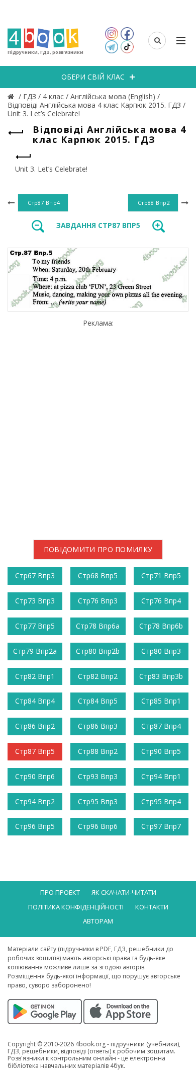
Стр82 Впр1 (35, 676)
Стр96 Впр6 (98, 826)
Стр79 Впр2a (35, 651)
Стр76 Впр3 (98, 600)
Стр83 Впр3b (161, 676)
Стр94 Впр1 (161, 776)
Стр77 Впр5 (35, 626)
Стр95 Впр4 (161, 801)
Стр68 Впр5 (98, 575)
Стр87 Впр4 (161, 726)
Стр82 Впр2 (98, 676)
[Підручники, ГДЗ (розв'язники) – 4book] (12, 96)
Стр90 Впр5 (161, 751)
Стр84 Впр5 (98, 701)
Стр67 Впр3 (35, 575)
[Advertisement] (98, 426)
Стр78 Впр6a (98, 626)
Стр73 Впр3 (35, 600)
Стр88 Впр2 (98, 751)
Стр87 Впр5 (35, 751)
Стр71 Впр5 (161, 575)
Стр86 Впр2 (35, 726)
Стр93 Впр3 (98, 776)
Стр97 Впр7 (161, 826)
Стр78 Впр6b (161, 626)
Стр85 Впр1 (161, 701)
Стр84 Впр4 (35, 701)
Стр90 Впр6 (35, 776)
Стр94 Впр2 (35, 801)
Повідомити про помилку (98, 549)
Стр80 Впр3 (161, 651)
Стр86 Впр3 (98, 726)
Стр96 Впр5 (35, 826)
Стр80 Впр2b (98, 651)
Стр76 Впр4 (161, 600)
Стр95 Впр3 (98, 801)
